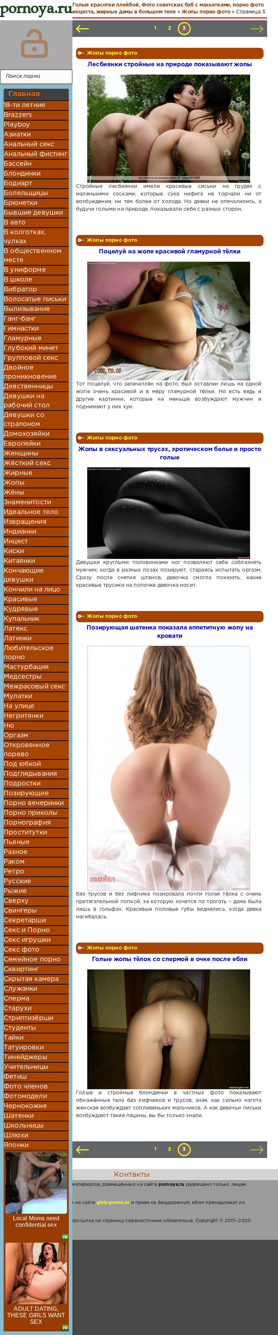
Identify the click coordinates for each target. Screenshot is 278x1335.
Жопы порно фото (112, 53)
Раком (14, 862)
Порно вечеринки (34, 803)
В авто (15, 223)
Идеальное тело (31, 512)
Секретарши (25, 920)
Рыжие (15, 891)
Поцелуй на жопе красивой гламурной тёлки (169, 251)
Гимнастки (21, 329)
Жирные (18, 473)
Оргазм (16, 735)
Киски (14, 551)
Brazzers (18, 115)
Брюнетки (20, 203)
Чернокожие (25, 1106)
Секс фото (22, 950)
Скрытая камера (31, 979)
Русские (17, 881)
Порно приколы (31, 813)
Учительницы (26, 1067)
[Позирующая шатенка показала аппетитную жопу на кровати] (169, 768)
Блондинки (22, 174)
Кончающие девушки (24, 575)
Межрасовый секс (35, 687)
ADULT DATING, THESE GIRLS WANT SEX (36, 1315)
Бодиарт (18, 183)
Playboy (17, 125)
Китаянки (19, 561)
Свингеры (20, 911)
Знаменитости (27, 502)
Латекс (15, 629)
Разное (16, 852)
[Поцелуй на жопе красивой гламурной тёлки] (169, 321)
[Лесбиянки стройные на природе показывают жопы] (169, 129)
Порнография (27, 823)
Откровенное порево (27, 749)
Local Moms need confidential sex (36, 1221)
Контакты (131, 1174)
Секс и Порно (27, 930)
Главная (24, 94)
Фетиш (15, 1077)
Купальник (22, 619)
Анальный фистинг (35, 154)
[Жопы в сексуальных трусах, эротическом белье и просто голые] (169, 513)
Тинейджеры (25, 1057)
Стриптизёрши (28, 1018)
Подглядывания (30, 774)
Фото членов (26, 1087)
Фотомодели (25, 1096)
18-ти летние (24, 105)
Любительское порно (29, 652)
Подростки (22, 784)
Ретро (14, 872)
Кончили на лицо (32, 590)
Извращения (25, 522)
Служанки (20, 989)
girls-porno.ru (113, 1203)
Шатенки (19, 1116)
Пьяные (17, 842)
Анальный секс (29, 144)
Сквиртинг (21, 969)
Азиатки (17, 135)
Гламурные (23, 338)
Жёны (14, 493)
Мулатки (18, 696)
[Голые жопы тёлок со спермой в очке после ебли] (169, 1029)
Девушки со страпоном (24, 419)
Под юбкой (22, 764)
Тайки (14, 1038)
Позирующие (26, 793)
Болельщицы (26, 193)
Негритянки (23, 716)
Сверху (16, 901)
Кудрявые (21, 609)
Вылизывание (27, 309)
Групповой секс (31, 358)
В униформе (25, 270)
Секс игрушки (27, 940)
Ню (9, 726)
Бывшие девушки (33, 213)
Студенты (20, 1028)
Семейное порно (32, 960)
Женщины (21, 453)
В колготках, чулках (25, 236)
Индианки (20, 532)
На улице (19, 706)
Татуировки (24, 1047)
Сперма (16, 999)
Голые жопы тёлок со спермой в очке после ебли (170, 959)
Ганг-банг (20, 319)
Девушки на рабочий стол (27, 400)
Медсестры (23, 677)
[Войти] (34, 43)
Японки (16, 1145)
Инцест (16, 541)
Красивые (20, 599)
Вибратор (20, 289)
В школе (18, 280)
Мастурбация (26, 667)
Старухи (17, 1008)
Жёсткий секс (27, 463)
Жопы (14, 483)
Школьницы (24, 1126)
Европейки (22, 444)
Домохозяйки (27, 434)
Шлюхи (16, 1135)
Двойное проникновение (30, 372)
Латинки (17, 638)
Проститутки (25, 832)
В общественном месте (33, 255)
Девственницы (28, 386)
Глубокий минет (31, 348)
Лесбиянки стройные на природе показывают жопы (170, 64)
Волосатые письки (35, 299)
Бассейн (17, 164)
